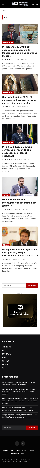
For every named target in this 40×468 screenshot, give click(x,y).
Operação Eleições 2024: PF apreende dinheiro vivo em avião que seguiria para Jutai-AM (19, 100)
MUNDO (5, 357)
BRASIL (6, 195)
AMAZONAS (8, 42)
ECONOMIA (6, 354)
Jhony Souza (22, 461)
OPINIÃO (5, 361)
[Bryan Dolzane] (20, 4)
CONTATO (25, 454)
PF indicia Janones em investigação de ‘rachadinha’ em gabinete (19, 202)
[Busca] (36, 3)
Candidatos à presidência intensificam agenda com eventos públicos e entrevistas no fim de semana (18, 391)
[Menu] (3, 3)
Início (4, 10)
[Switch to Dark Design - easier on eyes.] (33, 4)
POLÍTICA (6, 364)
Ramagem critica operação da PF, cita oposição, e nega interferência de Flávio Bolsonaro (20, 252)
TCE (3, 368)
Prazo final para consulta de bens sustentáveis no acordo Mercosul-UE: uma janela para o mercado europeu (20, 401)
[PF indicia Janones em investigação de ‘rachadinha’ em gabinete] (20, 186)
